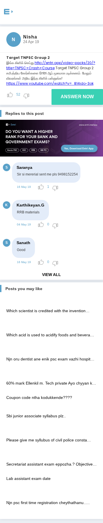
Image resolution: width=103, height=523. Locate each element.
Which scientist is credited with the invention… (48, 310)
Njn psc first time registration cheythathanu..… (48, 502)
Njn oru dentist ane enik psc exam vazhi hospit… (50, 359)
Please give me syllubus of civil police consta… (48, 440)
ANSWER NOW (77, 96)
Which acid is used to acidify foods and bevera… (50, 335)
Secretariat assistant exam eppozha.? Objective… (51, 464)
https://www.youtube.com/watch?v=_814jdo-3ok (50, 83)
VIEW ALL (51, 274)
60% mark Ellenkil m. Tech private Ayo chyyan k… (51, 383)
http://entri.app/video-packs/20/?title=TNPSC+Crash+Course (50, 65)
